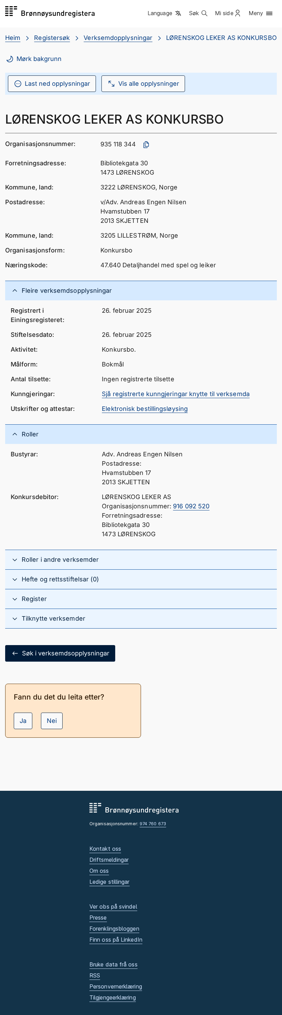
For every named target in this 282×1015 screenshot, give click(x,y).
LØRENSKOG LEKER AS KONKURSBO (221, 37)
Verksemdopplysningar (118, 37)
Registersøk (52, 37)
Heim (12, 37)
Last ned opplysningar (57, 83)
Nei (52, 720)
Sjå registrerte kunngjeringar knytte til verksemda (176, 393)
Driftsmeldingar (109, 859)
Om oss (99, 870)
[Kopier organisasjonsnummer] (146, 144)
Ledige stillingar (109, 881)
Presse (98, 917)
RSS (94, 975)
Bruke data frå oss (113, 964)
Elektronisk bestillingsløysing (145, 408)
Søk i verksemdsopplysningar (65, 653)
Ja (23, 720)
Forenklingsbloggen (114, 928)
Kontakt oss (105, 848)
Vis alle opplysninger (148, 83)
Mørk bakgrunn (39, 58)
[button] (165, 13)
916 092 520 (191, 506)
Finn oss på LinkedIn (115, 939)
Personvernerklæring (115, 986)
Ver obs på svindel (113, 906)
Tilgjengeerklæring (112, 997)
